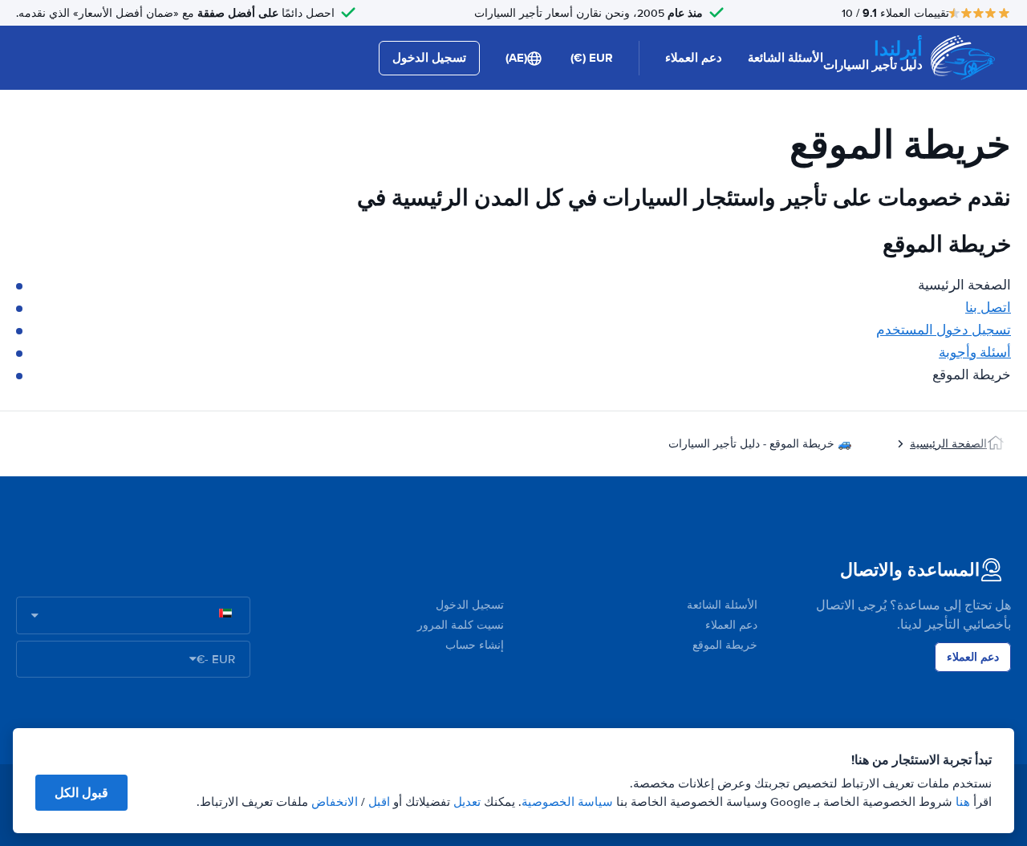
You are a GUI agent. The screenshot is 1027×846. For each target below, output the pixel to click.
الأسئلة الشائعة (785, 58)
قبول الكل (81, 792)
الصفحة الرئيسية (948, 444)
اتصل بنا (988, 307)
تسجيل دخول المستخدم (943, 330)
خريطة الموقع (724, 645)
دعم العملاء (693, 58)
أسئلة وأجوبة (975, 352)
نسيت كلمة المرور (460, 625)
